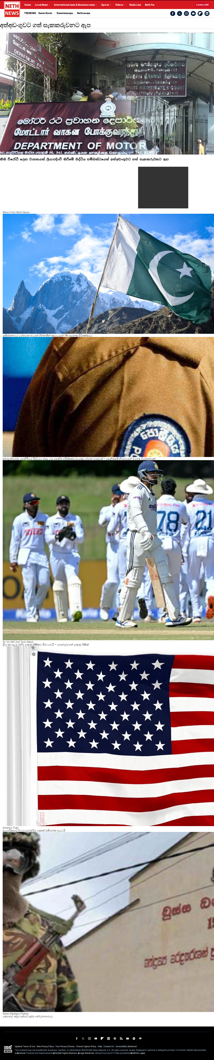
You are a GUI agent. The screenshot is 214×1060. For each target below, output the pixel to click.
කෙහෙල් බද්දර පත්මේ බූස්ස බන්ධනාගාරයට (28, 1016)
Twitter (179, 13)
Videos (119, 5)
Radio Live (135, 5)
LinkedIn (206, 13)
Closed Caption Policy (86, 1046)
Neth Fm (149, 5)
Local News (41, 5)
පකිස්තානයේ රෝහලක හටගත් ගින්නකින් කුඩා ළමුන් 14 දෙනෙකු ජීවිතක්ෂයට (47, 335)
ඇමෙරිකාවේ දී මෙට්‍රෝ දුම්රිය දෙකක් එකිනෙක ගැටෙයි (34, 830)
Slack (114, 1038)
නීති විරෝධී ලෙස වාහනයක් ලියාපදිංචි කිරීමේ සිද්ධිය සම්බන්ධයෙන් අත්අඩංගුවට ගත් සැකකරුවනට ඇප (84, 159)
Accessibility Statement (126, 1046)
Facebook (172, 13)
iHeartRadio (140, 1038)
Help (100, 1046)
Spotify (133, 1038)
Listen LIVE (202, 5)
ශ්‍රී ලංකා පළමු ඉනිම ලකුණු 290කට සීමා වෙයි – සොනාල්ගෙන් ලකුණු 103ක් (46, 644)
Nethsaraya (83, 13)
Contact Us (109, 1046)
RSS (121, 1038)
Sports (105, 5)
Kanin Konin (45, 13)
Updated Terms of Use (25, 1046)
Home (27, 5)
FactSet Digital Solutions (66, 1053)
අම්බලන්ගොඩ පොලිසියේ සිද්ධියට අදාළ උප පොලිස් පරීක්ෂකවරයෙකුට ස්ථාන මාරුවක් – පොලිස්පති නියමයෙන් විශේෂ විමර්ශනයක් (79, 458)
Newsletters (127, 1038)
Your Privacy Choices (65, 1046)
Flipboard (200, 13)
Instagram (186, 13)
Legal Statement (87, 1053)
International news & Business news (74, 5)
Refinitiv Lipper (138, 1053)
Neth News (8, 1049)
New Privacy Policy (45, 1046)
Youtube (193, 13)
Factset (22, 1053)
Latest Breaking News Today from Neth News (12, 10)
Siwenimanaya (65, 13)
